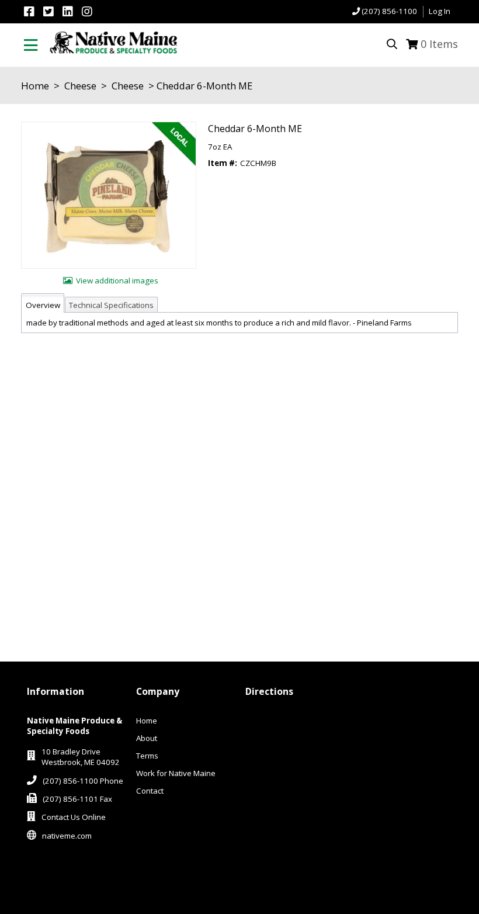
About (146, 738)
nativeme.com (67, 835)
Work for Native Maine (176, 773)
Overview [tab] (43, 305)
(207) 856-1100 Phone (83, 780)
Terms (147, 755)
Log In (439, 11)
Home (35, 85)
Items (439, 44)
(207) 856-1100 (389, 11)
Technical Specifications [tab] (111, 305)
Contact (150, 790)
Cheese (80, 85)
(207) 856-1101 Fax (77, 799)
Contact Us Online (73, 817)
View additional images (117, 280)
